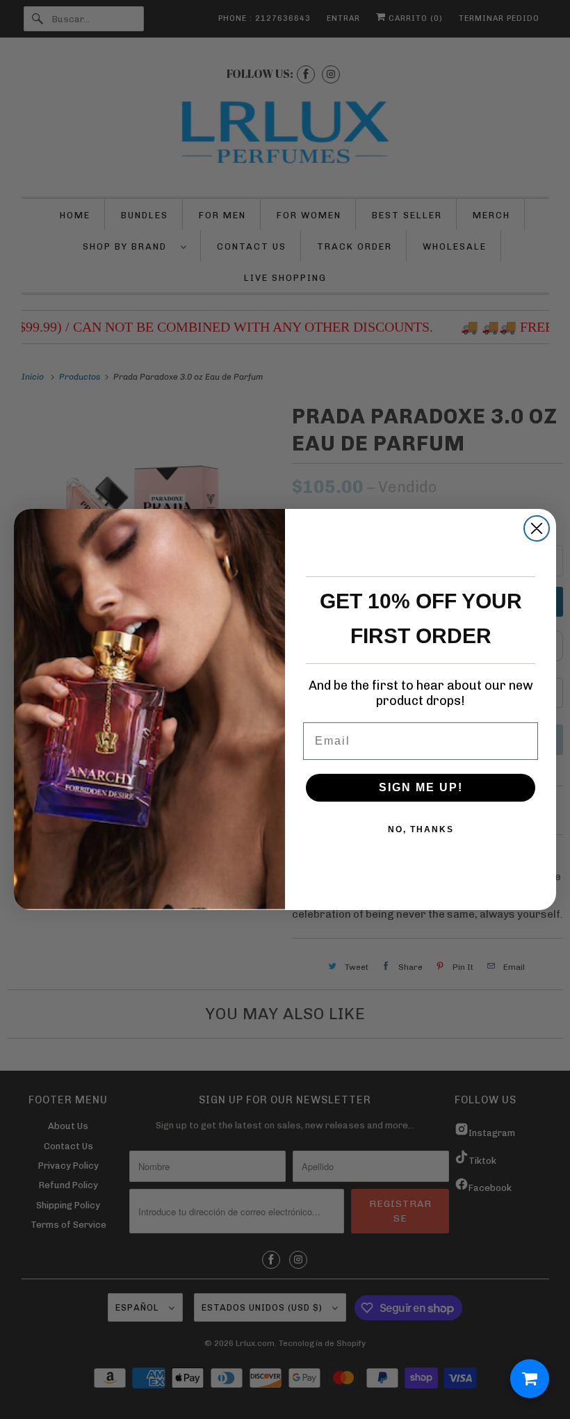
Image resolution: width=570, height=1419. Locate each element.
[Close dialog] (536, 528)
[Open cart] (529, 1378)
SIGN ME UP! (421, 787)
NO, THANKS (421, 829)
